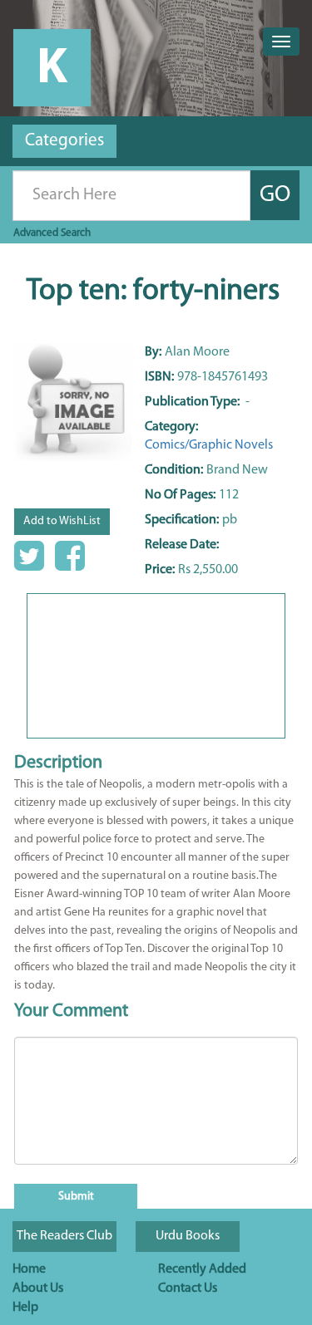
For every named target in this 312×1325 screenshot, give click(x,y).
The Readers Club (64, 1236)
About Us (37, 1288)
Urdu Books (188, 1236)
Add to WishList (62, 521)
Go (275, 195)
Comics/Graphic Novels (209, 445)
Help (25, 1307)
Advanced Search (52, 233)
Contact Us (187, 1288)
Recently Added (202, 1269)
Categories (64, 141)
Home (29, 1269)
